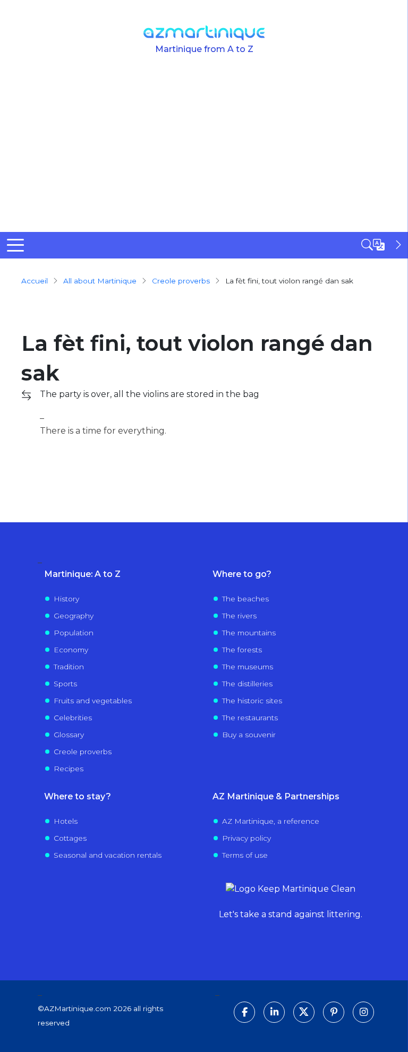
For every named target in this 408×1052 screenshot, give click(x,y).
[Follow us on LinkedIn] (274, 1012)
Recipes (68, 768)
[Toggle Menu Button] (15, 245)
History (66, 598)
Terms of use (245, 855)
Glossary (69, 734)
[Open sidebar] (382, 244)
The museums (247, 666)
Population (74, 632)
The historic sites (252, 700)
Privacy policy (246, 838)
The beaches (245, 598)
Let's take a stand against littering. (290, 914)
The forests (242, 649)
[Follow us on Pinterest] (333, 1012)
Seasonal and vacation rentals (108, 855)
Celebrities (73, 717)
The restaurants (250, 717)
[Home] (204, 32)
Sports (65, 683)
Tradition (69, 666)
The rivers (239, 615)
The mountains (249, 632)
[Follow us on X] (303, 1012)
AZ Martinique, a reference (270, 821)
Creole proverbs (83, 751)
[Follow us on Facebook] (244, 1012)
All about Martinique (100, 281)
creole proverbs (181, 281)
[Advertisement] (204, 152)
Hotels (66, 821)
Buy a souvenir (249, 734)
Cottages (70, 838)
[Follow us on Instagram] (363, 1012)
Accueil (34, 281)
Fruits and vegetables (93, 700)
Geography (74, 615)
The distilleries (247, 683)
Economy (71, 649)
